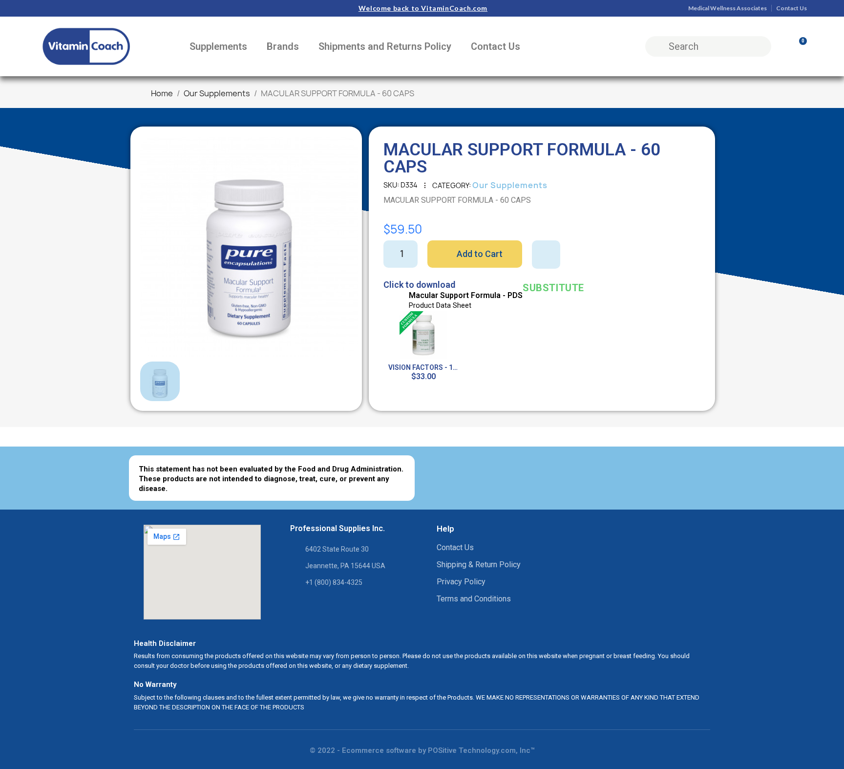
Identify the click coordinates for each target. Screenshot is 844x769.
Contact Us (495, 46)
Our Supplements (510, 185)
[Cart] (798, 46)
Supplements (218, 46)
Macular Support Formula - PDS (466, 295)
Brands (283, 46)
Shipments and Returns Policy (384, 46)
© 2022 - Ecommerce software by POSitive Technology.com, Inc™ (422, 750)
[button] (154, 247)
